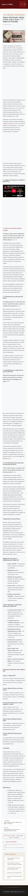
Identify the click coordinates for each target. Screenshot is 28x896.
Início (5, 14)
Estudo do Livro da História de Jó (14, 872)
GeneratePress (21, 891)
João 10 (19, 348)
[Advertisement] (14, 84)
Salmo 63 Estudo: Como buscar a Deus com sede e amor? (14, 868)
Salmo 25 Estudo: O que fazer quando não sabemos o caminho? (14, 863)
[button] (21, 4)
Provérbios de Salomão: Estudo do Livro (14, 877)
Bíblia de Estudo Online (11, 841)
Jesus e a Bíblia (7, 4)
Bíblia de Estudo (10, 14)
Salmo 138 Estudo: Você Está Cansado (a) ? (13, 858)
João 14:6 (19, 546)
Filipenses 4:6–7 (7, 458)
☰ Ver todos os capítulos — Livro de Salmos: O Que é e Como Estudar (14, 836)
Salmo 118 (12, 123)
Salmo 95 (6, 123)
